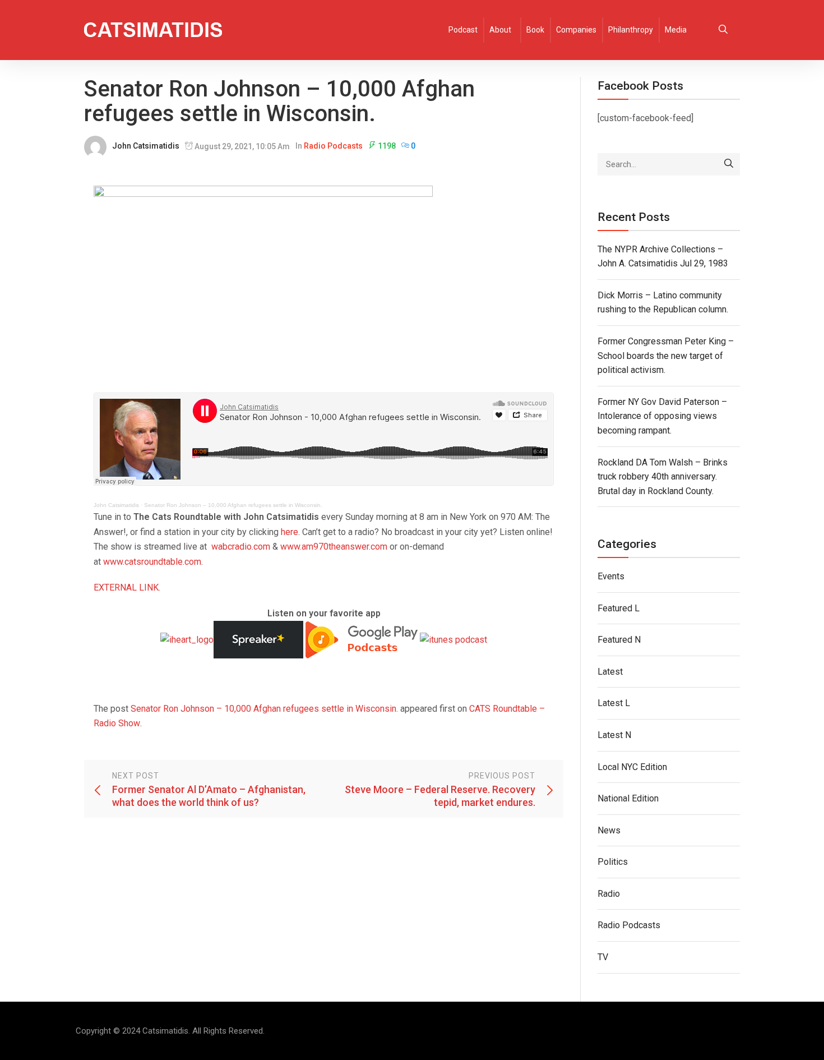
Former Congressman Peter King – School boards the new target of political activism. (666, 355)
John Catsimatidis (145, 145)
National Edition (628, 798)
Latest (610, 671)
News (609, 830)
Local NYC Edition (632, 767)
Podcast (463, 29)
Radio (609, 893)
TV (603, 957)
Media (676, 29)
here (289, 532)
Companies (576, 29)
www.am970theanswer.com (333, 546)
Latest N (614, 735)
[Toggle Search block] (723, 30)
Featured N (619, 639)
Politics (613, 861)
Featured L (619, 608)
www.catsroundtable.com (152, 561)
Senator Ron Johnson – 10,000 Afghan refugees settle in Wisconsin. (233, 505)
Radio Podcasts (333, 145)
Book (535, 29)
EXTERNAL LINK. (127, 587)
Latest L (614, 703)
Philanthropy (630, 29)
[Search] (728, 164)
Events (611, 576)
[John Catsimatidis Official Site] (153, 30)
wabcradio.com (240, 546)
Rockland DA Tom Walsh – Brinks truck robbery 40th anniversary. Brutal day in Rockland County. (663, 476)
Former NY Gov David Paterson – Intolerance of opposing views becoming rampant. (662, 416)
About (500, 29)
